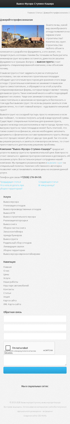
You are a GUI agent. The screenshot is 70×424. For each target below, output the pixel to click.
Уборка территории (14, 250)
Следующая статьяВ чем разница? (48, 183)
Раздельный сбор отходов (17, 242)
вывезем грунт (55, 162)
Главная (31, 12)
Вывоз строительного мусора (19, 216)
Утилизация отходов (14, 205)
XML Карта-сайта (12, 304)
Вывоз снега (10, 224)
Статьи (7, 293)
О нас (6, 270)
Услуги (6, 278)
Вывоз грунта (10, 239)
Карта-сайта (9, 300)
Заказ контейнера (13, 231)
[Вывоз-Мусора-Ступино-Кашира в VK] (23, 394)
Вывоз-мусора (11, 201)
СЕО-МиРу (42, 415)
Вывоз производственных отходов (22, 209)
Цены (6, 274)
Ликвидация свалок (13, 246)
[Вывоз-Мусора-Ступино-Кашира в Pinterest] (37, 394)
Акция (6, 296)
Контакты (8, 289)
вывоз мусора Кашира (50, 402)
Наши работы (10, 281)
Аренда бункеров (12, 235)
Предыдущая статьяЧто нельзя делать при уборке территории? (12, 185)
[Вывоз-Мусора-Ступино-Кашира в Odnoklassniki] (30, 394)
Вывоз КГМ (9, 212)
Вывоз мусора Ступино (31, 402)
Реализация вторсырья (15, 220)
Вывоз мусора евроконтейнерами (21, 253)
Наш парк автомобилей (16, 285)
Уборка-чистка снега (14, 227)
